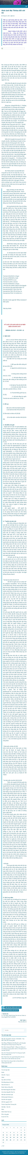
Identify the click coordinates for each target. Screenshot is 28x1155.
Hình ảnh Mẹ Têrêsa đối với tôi (12, 1007)
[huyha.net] (14, 4)
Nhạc (2, 1109)
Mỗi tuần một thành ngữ (7, 1094)
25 (6, 1140)
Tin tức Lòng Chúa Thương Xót (8, 1104)
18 (6, 1137)
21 (17, 1137)
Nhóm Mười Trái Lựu (6, 1111)
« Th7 (2, 1146)
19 (10, 1137)
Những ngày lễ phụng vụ (7, 1097)
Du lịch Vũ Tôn (4, 1116)
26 (10, 1140)
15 (21, 1135)
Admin (13, 15)
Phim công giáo (5, 1114)
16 (24, 1135)
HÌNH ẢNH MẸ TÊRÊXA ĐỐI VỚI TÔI (10, 1010)
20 (14, 1137)
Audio (2, 1072)
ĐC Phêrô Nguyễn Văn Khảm (8, 1089)
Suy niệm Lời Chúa (6, 1079)
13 (14, 1135)
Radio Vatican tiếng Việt (7, 1087)
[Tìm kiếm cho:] (14, 1030)
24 (3, 1140)
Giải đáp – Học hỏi (5, 1106)
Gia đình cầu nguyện (6, 1099)
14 (17, 1135)
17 (3, 1137)
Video (2, 1077)
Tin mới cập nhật (5, 1069)
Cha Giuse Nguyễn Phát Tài (8, 1092)
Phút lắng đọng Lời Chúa (7, 1082)
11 (6, 1135)
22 (21, 1137)
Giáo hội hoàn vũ (5, 1084)
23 (24, 1137)
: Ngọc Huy (16, 1151)
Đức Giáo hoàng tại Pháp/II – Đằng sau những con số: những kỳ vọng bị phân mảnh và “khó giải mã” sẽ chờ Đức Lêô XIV (13, 1048)
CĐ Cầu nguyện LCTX (6, 1102)
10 (3, 1135)
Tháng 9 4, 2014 (6, 15)
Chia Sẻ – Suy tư (5, 1074)
